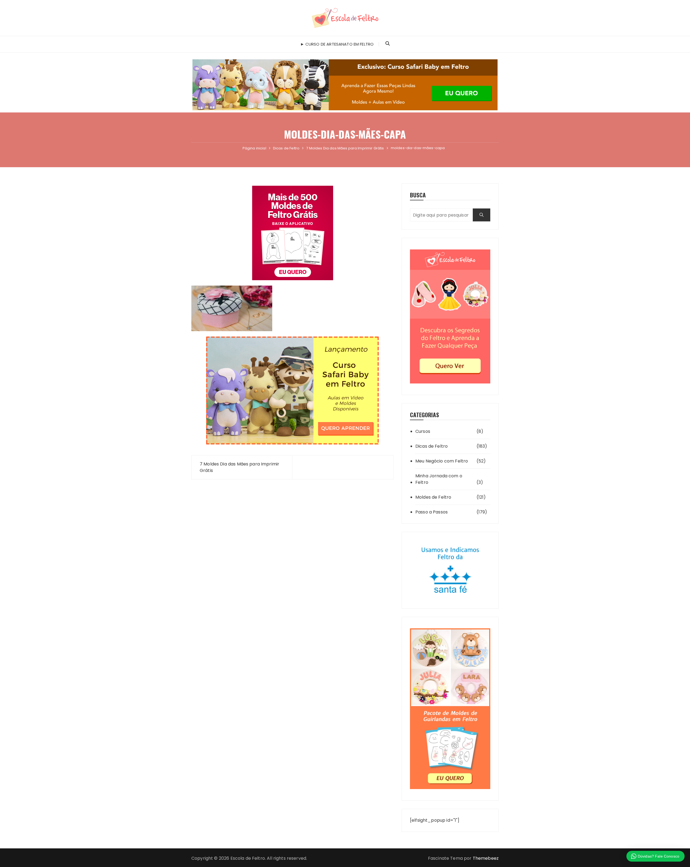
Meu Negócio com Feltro (441, 461)
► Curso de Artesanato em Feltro (337, 44)
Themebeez (486, 858)
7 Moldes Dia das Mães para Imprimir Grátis (239, 467)
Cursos (422, 431)
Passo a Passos (431, 512)
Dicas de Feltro (431, 446)
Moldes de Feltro (433, 497)
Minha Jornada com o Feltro (438, 479)
